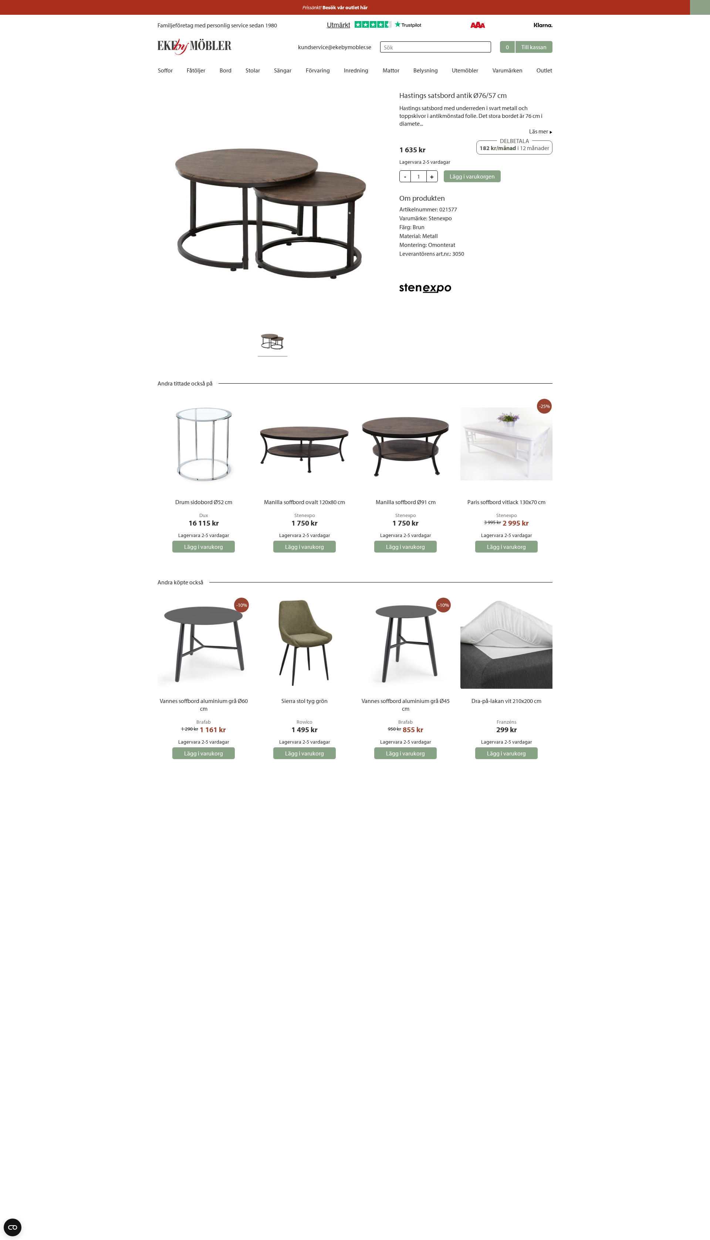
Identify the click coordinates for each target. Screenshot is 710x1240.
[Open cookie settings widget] (12, 1227)
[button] (526, 47)
